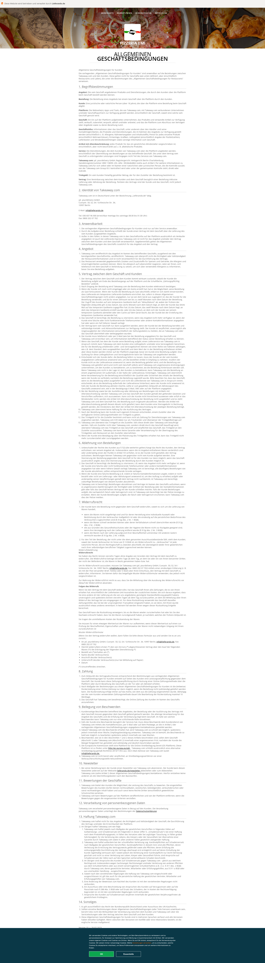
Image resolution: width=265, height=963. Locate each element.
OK (101, 954)
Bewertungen (124, 13)
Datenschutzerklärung (146, 811)
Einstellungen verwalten (141, 943)
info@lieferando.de (94, 210)
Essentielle (128, 954)
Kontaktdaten (143, 13)
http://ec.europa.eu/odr (119, 748)
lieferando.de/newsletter (129, 770)
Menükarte (107, 13)
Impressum (161, 13)
